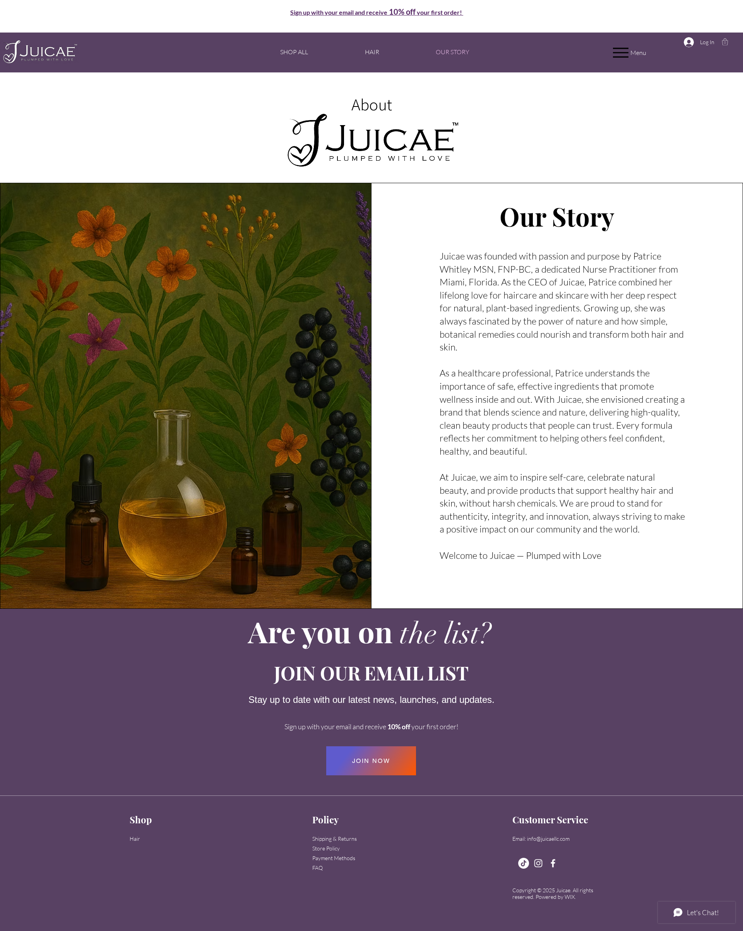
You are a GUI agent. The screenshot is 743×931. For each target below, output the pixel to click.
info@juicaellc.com (548, 838)
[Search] (18, 11)
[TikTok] (523, 863)
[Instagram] (538, 863)
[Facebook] (553, 863)
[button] (376, 12)
